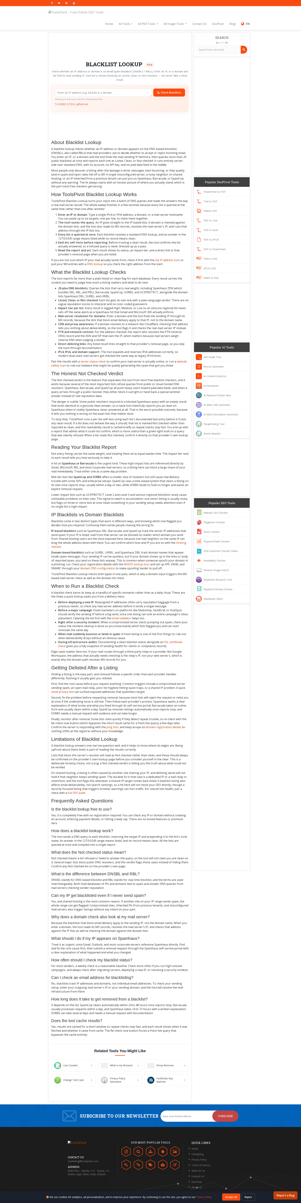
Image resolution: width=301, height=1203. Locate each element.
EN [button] (247, 24)
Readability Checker (215, 560)
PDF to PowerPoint (215, 249)
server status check (93, 361)
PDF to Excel (211, 230)
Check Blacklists (171, 92)
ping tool (112, 727)
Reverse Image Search (216, 570)
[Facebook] (52, 3)
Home (109, 24)
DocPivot (218, 24)
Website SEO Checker (216, 512)
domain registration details (163, 727)
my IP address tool (167, 260)
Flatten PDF (210, 211)
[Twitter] (59, 3)
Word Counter (211, 531)
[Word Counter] (126, 1152)
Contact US (199, 24)
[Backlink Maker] (138, 1166)
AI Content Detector (215, 376)
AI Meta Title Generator (217, 405)
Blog (232, 24)
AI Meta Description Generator (221, 414)
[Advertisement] (120, 46)
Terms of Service (201, 1165)
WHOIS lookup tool (136, 564)
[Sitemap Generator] (150, 1152)
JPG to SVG (210, 268)
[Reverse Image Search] (175, 1152)
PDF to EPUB (211, 239)
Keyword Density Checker (218, 589)
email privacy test (62, 692)
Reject (248, 1197)
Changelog (197, 1154)
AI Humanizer (211, 385)
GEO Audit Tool (212, 357)
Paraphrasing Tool (214, 424)
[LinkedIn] (66, 3)
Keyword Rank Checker (217, 541)
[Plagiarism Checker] (138, 1152)
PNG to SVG (210, 258)
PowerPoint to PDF (215, 191)
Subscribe (225, 1116)
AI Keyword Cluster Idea (217, 395)
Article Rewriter (212, 433)
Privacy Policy (199, 1159)
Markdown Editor (213, 598)
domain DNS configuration (97, 568)
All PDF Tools (146, 24)
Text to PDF (210, 201)
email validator (121, 618)
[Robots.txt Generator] (162, 1152)
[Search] (244, 49)
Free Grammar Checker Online (221, 551)
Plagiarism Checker (214, 522)
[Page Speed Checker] (162, 1166)
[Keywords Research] (126, 1166)
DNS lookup (95, 264)
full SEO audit (76, 793)
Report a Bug (285, 1195)
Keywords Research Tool (218, 579)
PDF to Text (210, 220)
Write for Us (198, 1170)
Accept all (231, 1197)
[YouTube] (74, 3)
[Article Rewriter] (175, 1166)
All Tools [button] (125, 24)
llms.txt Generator (214, 366)
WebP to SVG (211, 278)
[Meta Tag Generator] (150, 1166)
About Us (196, 1187)
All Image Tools (174, 24)
